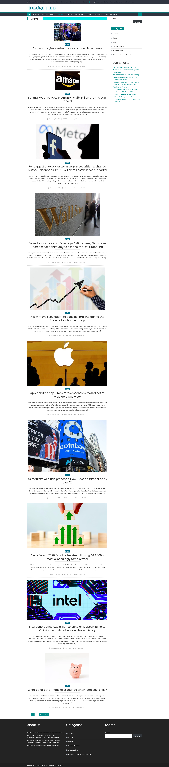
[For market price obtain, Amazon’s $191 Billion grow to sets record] (67, 80)
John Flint (68, 336)
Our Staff (72, 2)
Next (46, 715)
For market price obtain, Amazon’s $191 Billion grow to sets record (67, 99)
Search (113, 19)
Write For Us (104, 2)
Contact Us (64, 2)
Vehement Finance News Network (124, 55)
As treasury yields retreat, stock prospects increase (67, 48)
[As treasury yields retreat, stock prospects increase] (67, 32)
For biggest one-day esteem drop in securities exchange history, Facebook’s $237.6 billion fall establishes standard (67, 168)
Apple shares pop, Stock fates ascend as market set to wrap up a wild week (67, 395)
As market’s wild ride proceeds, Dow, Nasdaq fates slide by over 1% (67, 480)
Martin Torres (68, 66)
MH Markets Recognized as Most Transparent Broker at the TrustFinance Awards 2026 (126, 99)
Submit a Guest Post (116, 2)
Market (60, 14)
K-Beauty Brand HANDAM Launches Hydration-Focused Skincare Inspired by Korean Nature (126, 69)
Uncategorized (118, 51)
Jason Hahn (67, 262)
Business (36, 14)
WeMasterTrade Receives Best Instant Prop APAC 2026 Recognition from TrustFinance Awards (126, 84)
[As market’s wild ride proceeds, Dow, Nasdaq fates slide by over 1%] (67, 446)
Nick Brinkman (67, 119)
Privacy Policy (95, 2)
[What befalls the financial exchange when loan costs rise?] (67, 668)
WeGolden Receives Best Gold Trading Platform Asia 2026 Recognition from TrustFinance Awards (126, 77)
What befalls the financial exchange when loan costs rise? (67, 690)
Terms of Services (83, 2)
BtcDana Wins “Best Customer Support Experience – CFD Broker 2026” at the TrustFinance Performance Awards (126, 91)
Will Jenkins (67, 188)
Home (49, 2)
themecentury (57, 765)
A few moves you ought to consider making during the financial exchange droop (67, 318)
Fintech (69, 14)
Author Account (129, 2)
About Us (55, 2)
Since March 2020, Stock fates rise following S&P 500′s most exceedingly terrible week (67, 557)
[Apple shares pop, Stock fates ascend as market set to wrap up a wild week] (67, 363)
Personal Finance (48, 14)
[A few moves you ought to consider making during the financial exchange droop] (67, 288)
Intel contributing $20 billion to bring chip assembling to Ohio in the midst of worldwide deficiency (67, 628)
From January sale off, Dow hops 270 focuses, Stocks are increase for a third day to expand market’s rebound (67, 245)
